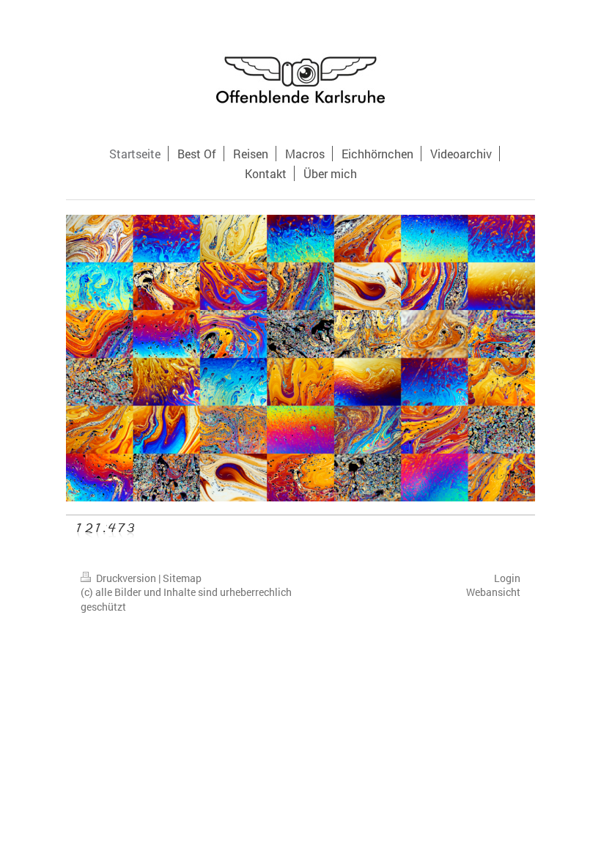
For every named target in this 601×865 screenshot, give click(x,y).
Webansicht (493, 592)
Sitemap (182, 578)
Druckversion (126, 578)
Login (507, 578)
